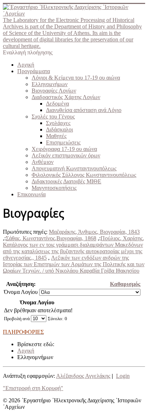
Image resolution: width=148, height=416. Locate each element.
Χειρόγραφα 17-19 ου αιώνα (64, 149)
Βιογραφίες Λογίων (54, 91)
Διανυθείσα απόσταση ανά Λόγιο (83, 110)
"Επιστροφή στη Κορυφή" (33, 388)
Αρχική (25, 65)
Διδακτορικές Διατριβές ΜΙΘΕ (66, 181)
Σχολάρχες (58, 123)
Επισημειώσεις (63, 142)
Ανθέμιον (43, 162)
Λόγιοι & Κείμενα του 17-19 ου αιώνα (76, 78)
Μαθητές (56, 136)
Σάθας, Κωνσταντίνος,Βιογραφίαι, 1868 (51, 238)
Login (123, 376)
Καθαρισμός (125, 284)
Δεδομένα (57, 103)
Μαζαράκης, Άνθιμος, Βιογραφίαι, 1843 (94, 232)
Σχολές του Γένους (53, 116)
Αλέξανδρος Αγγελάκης (83, 376)
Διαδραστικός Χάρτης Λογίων (66, 97)
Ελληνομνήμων (50, 84)
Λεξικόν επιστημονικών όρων (66, 155)
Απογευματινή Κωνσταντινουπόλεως (74, 168)
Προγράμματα (33, 71)
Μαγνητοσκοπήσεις (54, 188)
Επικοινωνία (31, 194)
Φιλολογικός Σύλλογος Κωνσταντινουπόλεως (84, 175)
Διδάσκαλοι (59, 129)
